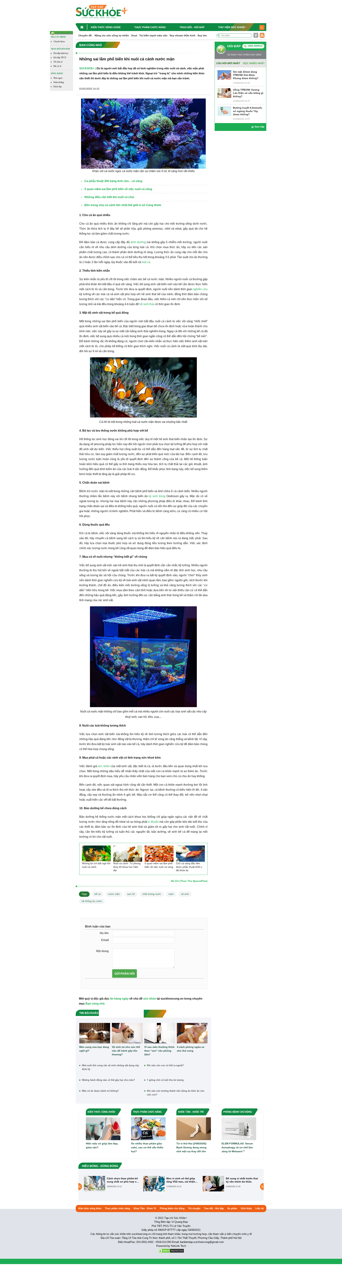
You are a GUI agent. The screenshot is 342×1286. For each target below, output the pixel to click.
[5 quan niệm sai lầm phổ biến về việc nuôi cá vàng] (159, 854)
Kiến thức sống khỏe (106, 27)
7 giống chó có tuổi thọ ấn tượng (165, 1080)
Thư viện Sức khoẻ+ (232, 27)
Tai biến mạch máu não (153, 35)
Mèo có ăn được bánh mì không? (100, 1091)
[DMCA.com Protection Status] (171, 1250)
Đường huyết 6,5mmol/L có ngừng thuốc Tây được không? (247, 111)
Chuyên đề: (85, 35)
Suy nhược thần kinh (182, 35)
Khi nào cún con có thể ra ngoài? (165, 1065)
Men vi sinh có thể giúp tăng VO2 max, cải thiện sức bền (121, 1180)
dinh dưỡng (138, 242)
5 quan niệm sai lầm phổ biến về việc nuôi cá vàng (159, 865)
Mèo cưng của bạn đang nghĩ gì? (94, 1049)
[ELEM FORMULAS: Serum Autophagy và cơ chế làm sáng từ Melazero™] (239, 1128)
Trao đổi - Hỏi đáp (192, 27)
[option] (111, 1183)
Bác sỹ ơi (57, 66)
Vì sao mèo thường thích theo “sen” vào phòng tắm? (159, 1051)
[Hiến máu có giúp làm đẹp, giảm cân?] (103, 1128)
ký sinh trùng (157, 496)
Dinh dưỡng (58, 82)
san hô (131, 894)
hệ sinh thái (146, 304)
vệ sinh (185, 894)
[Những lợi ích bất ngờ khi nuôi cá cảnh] (96, 854)
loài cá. (146, 262)
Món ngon (57, 78)
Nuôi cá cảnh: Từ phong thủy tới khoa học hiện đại (127, 867)
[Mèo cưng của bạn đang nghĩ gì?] (94, 1033)
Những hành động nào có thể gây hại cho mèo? (108, 1080)
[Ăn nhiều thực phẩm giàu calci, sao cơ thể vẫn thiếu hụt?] (148, 1128)
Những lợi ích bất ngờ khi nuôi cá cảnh (96, 865)
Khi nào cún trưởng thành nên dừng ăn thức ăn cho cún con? (175, 1093)
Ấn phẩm (232, 1208)
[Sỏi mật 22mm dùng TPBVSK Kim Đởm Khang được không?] (224, 74)
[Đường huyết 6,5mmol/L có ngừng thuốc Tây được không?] (224, 110)
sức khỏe (104, 766)
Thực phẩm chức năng (150, 27)
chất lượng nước (151, 894)
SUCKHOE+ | (87, 68)
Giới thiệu (246, 1208)
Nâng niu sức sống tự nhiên (112, 35)
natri (171, 894)
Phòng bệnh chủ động (172, 1208)
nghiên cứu (200, 289)
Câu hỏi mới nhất (228, 63)
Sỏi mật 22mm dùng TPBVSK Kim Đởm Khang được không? (245, 75)
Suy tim (202, 35)
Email (105, 940)
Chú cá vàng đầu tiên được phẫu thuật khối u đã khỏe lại (189, 867)
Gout (134, 35)
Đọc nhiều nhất (254, 63)
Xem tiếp (259, 126)
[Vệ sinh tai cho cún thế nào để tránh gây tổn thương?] (127, 1033)
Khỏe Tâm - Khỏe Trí (145, 1208)
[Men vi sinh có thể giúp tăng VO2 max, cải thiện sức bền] (94, 1183)
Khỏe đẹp (57, 86)
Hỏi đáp (234, 46)
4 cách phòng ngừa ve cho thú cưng (190, 1049)
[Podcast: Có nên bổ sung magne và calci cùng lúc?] (213, 1183)
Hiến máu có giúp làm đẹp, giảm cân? (102, 1145)
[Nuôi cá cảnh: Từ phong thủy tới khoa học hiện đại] (127, 854)
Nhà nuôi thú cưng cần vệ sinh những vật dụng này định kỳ (110, 1067)
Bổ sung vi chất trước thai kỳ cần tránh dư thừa (182, 1180)
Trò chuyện (194, 1208)
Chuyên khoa (59, 41)
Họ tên (104, 933)
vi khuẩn (153, 821)
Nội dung (102, 951)
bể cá (97, 894)
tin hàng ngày (119, 998)
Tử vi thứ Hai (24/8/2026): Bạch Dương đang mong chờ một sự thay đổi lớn (191, 1147)
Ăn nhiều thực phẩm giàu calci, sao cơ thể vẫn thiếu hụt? (147, 1147)
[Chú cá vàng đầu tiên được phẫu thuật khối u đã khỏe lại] (190, 854)
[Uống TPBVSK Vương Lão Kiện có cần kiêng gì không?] (224, 92)
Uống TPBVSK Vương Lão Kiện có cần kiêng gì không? (248, 93)
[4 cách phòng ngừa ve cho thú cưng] (192, 1033)
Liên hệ (259, 1208)
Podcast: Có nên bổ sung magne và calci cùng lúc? (241, 1180)
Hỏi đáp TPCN (59, 57)
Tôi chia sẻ (58, 62)
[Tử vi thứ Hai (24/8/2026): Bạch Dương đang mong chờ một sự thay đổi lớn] (193, 1128)
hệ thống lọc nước (92, 901)
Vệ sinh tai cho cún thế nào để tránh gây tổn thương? (126, 1051)
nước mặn (114, 894)
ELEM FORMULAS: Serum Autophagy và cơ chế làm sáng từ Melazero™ (237, 1147)
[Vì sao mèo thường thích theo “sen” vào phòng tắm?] (159, 1033)
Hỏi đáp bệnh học (60, 53)
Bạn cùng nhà (95, 1003)
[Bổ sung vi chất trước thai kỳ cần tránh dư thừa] (154, 1183)
